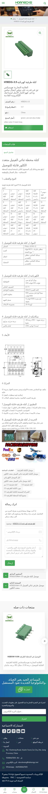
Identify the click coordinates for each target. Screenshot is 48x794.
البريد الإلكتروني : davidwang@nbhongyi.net (22, 762)
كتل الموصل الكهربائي (12, 478)
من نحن (36, 738)
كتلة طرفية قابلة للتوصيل (26, 19)
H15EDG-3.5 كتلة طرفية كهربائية (24, 524)
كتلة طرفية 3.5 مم (10, 485)
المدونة (6, 746)
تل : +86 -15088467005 (14, 758)
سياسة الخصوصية (24, 777)
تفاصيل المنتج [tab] (8, 152)
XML (12, 777)
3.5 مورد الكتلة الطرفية (12, 488)
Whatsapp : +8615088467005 (17, 767)
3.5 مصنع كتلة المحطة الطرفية (15, 496)
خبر (19, 742)
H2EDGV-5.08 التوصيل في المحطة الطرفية (24, 657)
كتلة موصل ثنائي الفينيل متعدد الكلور (17, 481)
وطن (13, 19)
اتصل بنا (27, 690)
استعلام (10, 128)
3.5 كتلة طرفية (27, 485)
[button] (44, 641)
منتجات (21, 738)
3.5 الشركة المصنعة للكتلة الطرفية (16, 492)
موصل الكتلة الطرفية (25, 470)
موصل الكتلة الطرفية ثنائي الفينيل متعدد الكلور (21, 474)
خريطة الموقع (38, 742)
